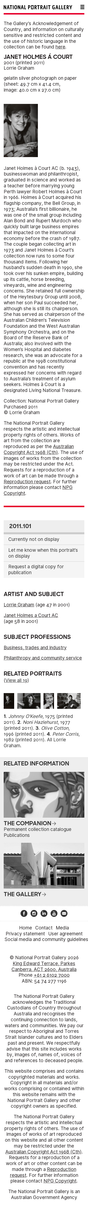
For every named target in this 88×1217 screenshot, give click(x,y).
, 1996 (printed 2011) (37, 731)
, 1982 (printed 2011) (42, 737)
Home (25, 928)
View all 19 (16, 680)
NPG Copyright (60, 1181)
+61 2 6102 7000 (52, 975)
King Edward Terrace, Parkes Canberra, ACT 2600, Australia (44, 966)
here (60, 47)
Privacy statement (25, 934)
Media (62, 928)
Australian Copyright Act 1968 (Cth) (39, 449)
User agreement (65, 934)
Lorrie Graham (19, 68)
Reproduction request (27, 482)
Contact (44, 928)
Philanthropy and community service (43, 658)
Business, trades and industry (35, 647)
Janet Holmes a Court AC (31, 615)
